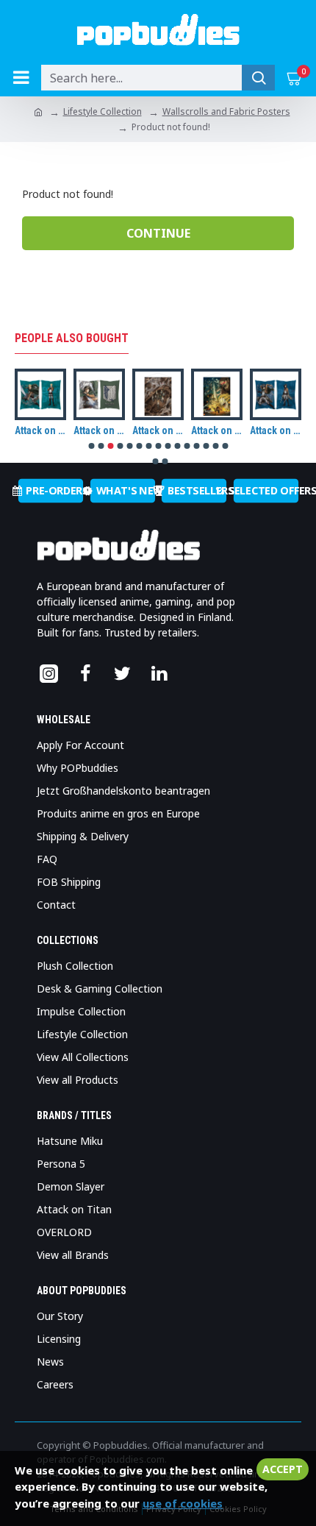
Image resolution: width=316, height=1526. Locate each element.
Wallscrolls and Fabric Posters (226, 111)
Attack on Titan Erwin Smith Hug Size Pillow (40, 430)
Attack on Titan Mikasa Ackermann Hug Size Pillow (275, 430)
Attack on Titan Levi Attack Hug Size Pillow (99, 430)
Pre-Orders (54, 490)
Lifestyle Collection (102, 111)
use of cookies (183, 1503)
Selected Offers (265, 490)
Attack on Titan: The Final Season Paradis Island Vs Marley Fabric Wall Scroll (217, 430)
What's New (125, 490)
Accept (282, 1469)
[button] (91, 446)
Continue (158, 233)
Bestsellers (197, 490)
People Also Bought (72, 338)
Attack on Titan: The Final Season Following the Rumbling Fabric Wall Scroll (158, 430)
